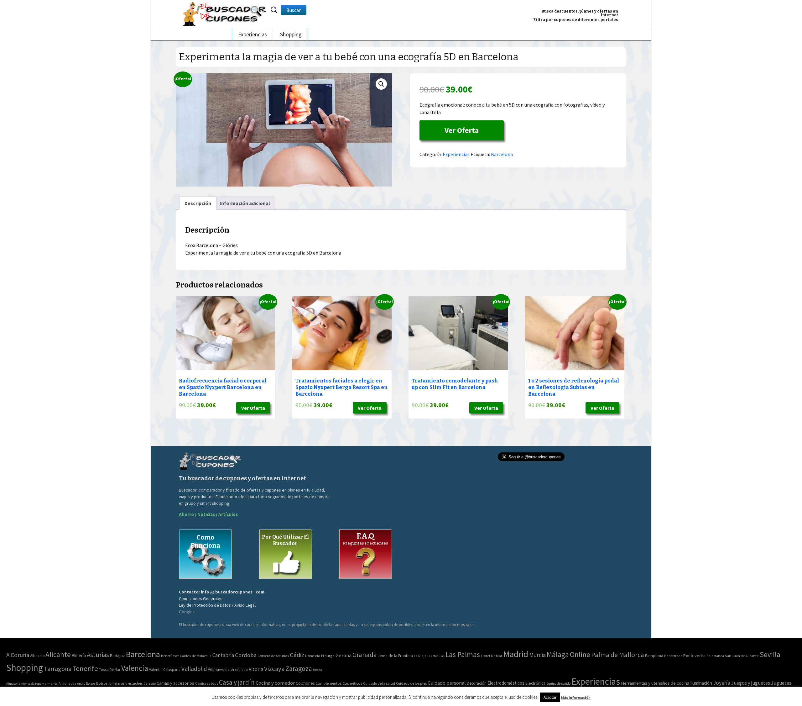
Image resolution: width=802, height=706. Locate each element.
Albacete (37, 655)
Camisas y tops (206, 683)
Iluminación (701, 683)
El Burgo (328, 655)
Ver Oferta (462, 130)
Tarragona (57, 668)
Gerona (344, 655)
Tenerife (85, 668)
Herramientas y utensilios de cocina (655, 683)
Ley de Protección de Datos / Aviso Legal (217, 605)
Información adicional (245, 203)
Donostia (312, 655)
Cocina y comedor (275, 682)
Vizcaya (274, 669)
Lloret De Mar (491, 655)
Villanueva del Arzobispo (228, 669)
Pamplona (654, 655)
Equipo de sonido (558, 683)
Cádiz (297, 655)
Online (580, 654)
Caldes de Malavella (195, 655)
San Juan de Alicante (742, 655)
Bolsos (90, 683)
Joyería (721, 682)
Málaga (558, 654)
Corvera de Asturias (273, 655)
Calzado (149, 683)
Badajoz (117, 655)
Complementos (328, 683)
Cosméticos (352, 683)
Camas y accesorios (175, 683)
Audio (81, 683)
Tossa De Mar (109, 669)
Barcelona (502, 154)
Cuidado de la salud (379, 683)
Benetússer (170, 655)
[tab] (197, 203)
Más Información (576, 697)
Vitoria (256, 669)
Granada (364, 655)
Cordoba (246, 655)
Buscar (293, 10)
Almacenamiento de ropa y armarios (32, 683)
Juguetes (781, 683)
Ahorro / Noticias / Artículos (208, 514)
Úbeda (317, 670)
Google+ (187, 611)
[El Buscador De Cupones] (225, 13)
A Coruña (17, 655)
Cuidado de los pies (411, 683)
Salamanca (715, 655)
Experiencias (252, 34)
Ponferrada (673, 655)
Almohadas (67, 683)
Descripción (198, 203)
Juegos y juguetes (750, 683)
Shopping (291, 34)
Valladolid (194, 668)
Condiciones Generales (200, 598)
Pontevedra (694, 655)
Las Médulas (436, 656)
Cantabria (223, 655)
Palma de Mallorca (617, 654)
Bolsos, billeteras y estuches (119, 683)
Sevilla (770, 654)
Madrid (515, 654)
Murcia (537, 655)
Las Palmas (462, 654)
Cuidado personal (447, 683)
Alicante (58, 654)
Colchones (305, 683)
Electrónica (535, 683)
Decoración (477, 683)
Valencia (134, 668)
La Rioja (420, 655)
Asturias (98, 655)
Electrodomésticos (505, 683)
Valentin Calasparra (164, 669)
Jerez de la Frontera (395, 655)
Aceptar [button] (550, 697)
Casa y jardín (237, 682)
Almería (79, 655)
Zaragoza (298, 668)
